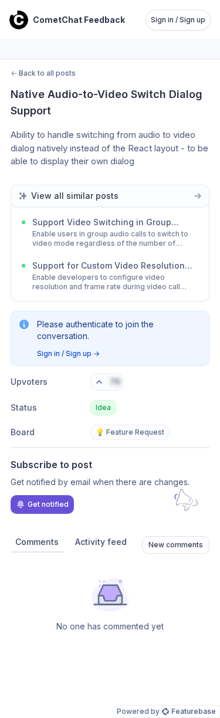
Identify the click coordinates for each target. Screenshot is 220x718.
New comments (175, 544)
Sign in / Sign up (178, 19)
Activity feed (101, 542)
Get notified (48, 504)
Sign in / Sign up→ (68, 353)
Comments (37, 542)
